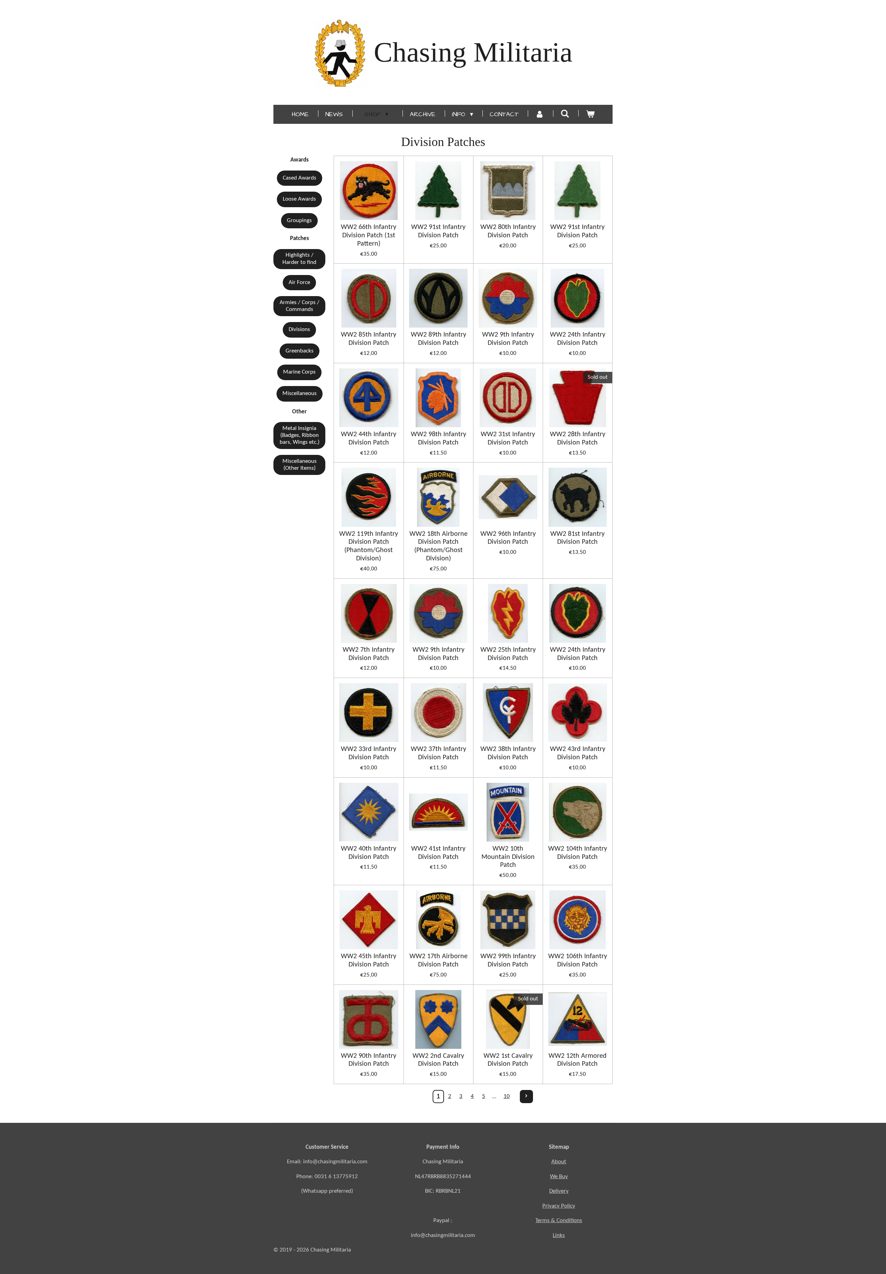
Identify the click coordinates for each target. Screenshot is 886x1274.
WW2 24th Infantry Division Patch (577, 339)
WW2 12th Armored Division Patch (578, 1060)
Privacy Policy (558, 1206)
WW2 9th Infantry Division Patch (508, 339)
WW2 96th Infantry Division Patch (508, 538)
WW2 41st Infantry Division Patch (438, 853)
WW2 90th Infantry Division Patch (368, 1060)
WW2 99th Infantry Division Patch (508, 960)
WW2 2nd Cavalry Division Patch (438, 1060)
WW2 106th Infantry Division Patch (577, 960)
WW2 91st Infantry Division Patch (438, 231)
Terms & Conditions (558, 1220)
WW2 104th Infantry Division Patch (577, 853)
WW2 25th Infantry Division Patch (508, 654)
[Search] (564, 114)
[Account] (539, 114)
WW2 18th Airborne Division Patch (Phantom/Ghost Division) (438, 546)
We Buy (559, 1177)
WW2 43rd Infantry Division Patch (577, 753)
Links (559, 1235)
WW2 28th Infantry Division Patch (577, 438)
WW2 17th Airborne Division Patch (438, 960)
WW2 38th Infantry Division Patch (508, 753)
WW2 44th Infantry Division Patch (368, 438)
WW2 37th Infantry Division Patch (438, 753)
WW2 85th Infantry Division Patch (368, 339)
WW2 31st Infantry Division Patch (508, 438)
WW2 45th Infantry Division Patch (368, 960)
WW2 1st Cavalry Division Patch (508, 1060)
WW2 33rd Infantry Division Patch (368, 753)
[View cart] (590, 114)
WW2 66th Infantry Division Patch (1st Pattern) (368, 235)
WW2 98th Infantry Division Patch (438, 438)
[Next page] (526, 1096)
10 (507, 1096)
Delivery (559, 1191)
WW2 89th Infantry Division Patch (438, 339)
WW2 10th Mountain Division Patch (508, 857)
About (558, 1162)
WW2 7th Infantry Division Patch (369, 654)
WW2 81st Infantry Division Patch (577, 538)
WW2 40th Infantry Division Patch (368, 853)
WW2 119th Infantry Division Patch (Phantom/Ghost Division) (368, 546)
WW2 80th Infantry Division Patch (508, 231)
